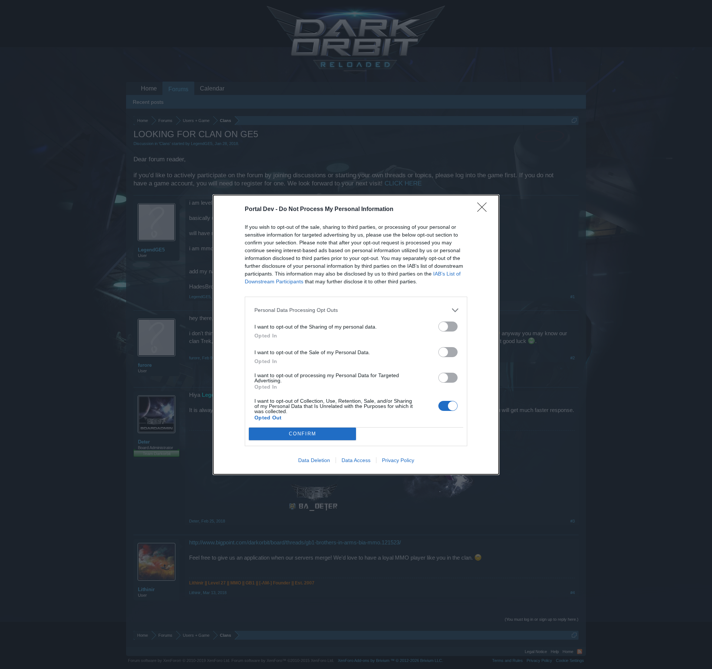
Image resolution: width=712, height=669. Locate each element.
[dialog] (356, 334)
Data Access (356, 460)
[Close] (484, 209)
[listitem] (356, 310)
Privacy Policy (398, 460)
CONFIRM (302, 433)
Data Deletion (314, 460)
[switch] (448, 327)
